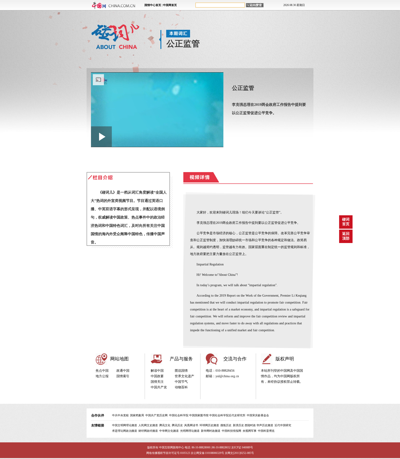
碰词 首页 (346, 221)
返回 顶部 (346, 236)
